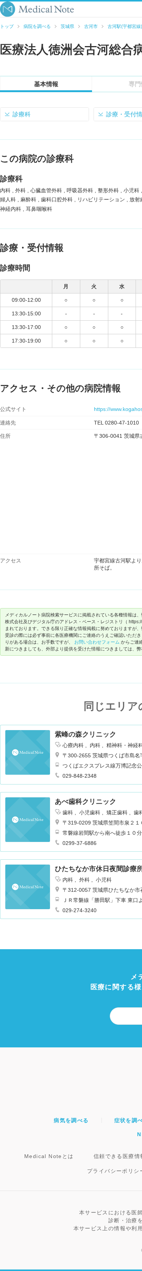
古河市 (91, 26)
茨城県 (67, 26)
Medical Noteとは (49, 1156)
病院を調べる (37, 26)
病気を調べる (71, 1120)
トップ (7, 26)
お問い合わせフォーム (97, 642)
